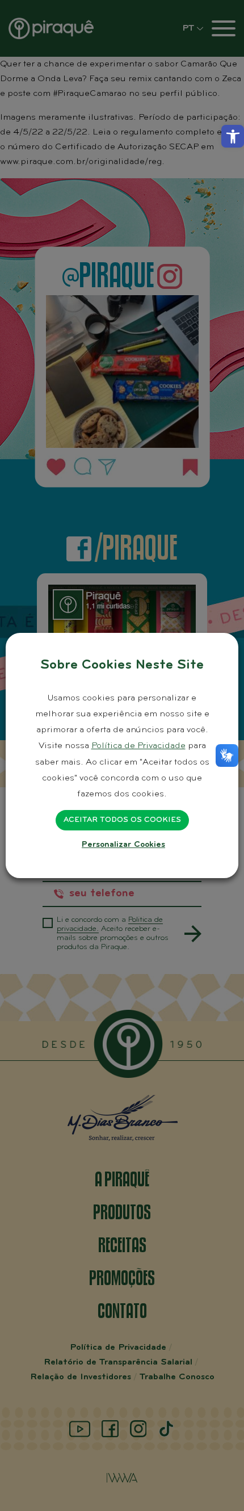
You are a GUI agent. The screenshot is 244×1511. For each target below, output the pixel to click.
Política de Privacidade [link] (138, 746)
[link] (232, 136)
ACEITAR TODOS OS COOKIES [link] (122, 820)
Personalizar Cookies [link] (123, 845)
